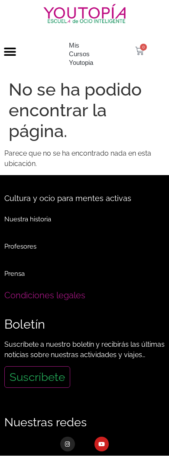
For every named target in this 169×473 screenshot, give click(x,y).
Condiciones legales (44, 295)
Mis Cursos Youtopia (81, 54)
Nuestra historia (27, 219)
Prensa (14, 274)
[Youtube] (101, 444)
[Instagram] (67, 444)
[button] (10, 52)
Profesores (20, 246)
